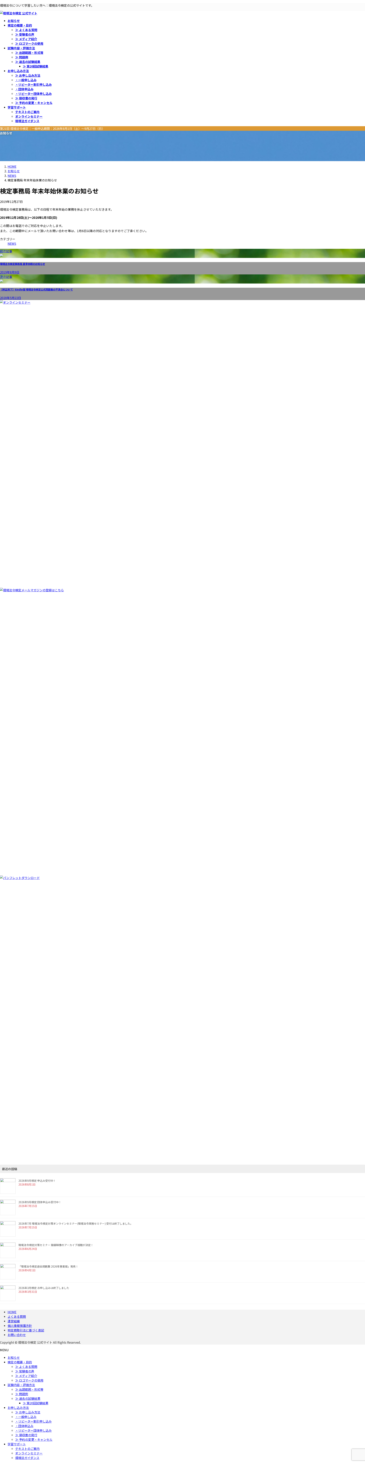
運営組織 (14, 1321)
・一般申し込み (25, 80)
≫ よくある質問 (26, 30)
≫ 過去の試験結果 (27, 61)
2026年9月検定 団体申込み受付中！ (39, 1202)
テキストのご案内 (27, 112)
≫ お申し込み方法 (27, 75)
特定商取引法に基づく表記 (26, 1330)
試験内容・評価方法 (21, 1385)
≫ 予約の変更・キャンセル (33, 102)
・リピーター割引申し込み (33, 84)
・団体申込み (24, 89)
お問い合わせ (17, 1334)
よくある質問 (17, 1316)
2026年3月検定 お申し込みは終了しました (43, 1288)
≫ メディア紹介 (26, 39)
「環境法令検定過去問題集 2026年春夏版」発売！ (48, 1266)
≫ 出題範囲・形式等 (29, 52)
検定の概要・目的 (20, 1362)
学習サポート (17, 1444)
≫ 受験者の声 (24, 34)
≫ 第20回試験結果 (35, 66)
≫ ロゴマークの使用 (29, 43)
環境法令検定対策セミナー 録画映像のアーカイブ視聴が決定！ (55, 1245)
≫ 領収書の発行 (26, 98)
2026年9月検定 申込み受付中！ (37, 1181)
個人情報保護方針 (20, 1325)
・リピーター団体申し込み (33, 93)
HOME (12, 1312)
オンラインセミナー (29, 116)
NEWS (12, 243)
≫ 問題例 (21, 57)
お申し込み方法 (18, 1407)
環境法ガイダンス (27, 121)
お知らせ (14, 1357)
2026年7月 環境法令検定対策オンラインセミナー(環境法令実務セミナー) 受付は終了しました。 (75, 1223)
